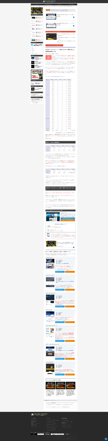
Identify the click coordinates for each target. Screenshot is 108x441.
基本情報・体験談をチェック (67, 218)
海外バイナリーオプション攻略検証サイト (65, 438)
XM (32, 47)
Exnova (35, 32)
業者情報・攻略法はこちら (60, 271)
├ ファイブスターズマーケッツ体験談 (67, 421)
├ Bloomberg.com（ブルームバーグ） (67, 426)
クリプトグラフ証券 (34, 53)
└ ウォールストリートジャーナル (66, 427)
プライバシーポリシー (36, 423)
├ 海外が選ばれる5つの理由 (50, 424)
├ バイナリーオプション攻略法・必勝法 (52, 420)
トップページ (36, 4)
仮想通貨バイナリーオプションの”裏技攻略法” (66, 350)
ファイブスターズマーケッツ (35, 36)
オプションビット (54, 400)
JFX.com (35, 28)
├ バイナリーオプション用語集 (51, 428)
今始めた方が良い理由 (48, 4)
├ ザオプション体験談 (65, 420)
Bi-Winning (35, 39)
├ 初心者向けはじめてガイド (50, 421)
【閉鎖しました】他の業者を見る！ (67, 220)
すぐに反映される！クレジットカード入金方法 (55, 230)
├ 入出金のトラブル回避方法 (50, 427)
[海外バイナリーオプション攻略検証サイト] (49, 2)
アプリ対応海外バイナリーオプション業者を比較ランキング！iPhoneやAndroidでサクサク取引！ (59, 404)
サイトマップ (35, 426)
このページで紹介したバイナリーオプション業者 (37, 102)
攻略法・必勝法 (71, 4)
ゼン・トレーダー (35, 21)
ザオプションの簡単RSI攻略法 (64, 263)
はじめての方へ (60, 4)
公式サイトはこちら (70, 271)
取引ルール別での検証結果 (35, 99)
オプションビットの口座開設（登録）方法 (55, 227)
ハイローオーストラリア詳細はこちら (54, 45)
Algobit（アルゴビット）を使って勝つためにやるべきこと (36, 100)
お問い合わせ (35, 420)
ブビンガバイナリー (35, 24)
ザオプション (36, 17)
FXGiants (33, 50)
